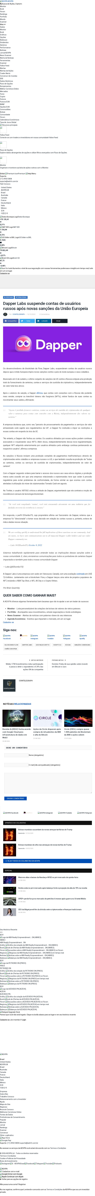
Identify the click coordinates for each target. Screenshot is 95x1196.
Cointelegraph (19, 314)
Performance (5, 48)
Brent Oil (16, 258)
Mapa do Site (5, 1104)
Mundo (2, 19)
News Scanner (5, 55)
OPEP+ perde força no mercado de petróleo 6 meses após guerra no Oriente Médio (52, 899)
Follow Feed (4, 66)
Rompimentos (5, 86)
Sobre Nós (4, 1094)
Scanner (3, 22)
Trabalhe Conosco (7, 1097)
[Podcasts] (57, 1164)
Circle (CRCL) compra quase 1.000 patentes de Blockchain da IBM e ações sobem (77, 732)
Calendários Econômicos (9, 120)
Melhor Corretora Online (9, 89)
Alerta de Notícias (7, 58)
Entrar (2, 174)
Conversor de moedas (8, 76)
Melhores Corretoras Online (10, 1112)
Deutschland (6, 203)
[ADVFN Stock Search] (1, 4)
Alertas (3, 68)
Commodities (5, 109)
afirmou (39, 393)
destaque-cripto (42, 645)
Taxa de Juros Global (8, 122)
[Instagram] (5, 1164)
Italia (3, 205)
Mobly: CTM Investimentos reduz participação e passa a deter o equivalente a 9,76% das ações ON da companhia (24, 667)
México (4, 208)
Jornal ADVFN (5, 53)
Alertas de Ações (6, 71)
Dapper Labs (27, 645)
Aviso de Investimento (8, 1161)
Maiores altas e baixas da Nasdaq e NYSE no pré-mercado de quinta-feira (48, 877)
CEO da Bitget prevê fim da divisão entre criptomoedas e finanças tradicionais (50, 909)
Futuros (3, 99)
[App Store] (5, 1138)
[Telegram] (39, 1164)
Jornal (2, 1125)
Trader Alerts (5, 73)
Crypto (2, 97)
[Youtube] (48, 1164)
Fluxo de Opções (6, 84)
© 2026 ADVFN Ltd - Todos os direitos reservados (19, 1153)
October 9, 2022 (35, 545)
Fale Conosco (5, 184)
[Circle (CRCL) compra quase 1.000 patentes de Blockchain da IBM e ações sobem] (78, 718)
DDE (1, 79)
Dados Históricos (6, 81)
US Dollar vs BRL (25, 237)
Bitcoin (14, 248)
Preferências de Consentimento (12, 1117)
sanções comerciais (82, 645)
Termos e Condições (58, 1148)
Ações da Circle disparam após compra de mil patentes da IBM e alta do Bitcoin (47, 732)
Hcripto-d (57, 645)
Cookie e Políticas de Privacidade (12, 1158)
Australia (4, 195)
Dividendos (4, 42)
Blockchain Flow (11, 645)
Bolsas (2, 112)
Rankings (3, 14)
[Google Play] (5, 1140)
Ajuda (2, 1102)
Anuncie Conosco (7, 1109)
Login (24, 1020)
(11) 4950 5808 (6, 179)
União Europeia (11, 649)
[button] (11, 1174)
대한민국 (4, 213)
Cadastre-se (5, 273)
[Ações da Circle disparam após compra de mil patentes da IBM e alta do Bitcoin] (47, 718)
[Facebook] (29, 1164)
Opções (3, 37)
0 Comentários (44, 314)
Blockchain (8, 297)
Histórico (3, 45)
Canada (4, 198)
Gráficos (3, 35)
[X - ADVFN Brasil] (17, 1164)
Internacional (21, 297)
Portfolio (3, 17)
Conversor (4, 1133)
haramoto (21, 833)
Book (2, 9)
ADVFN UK (5, 190)
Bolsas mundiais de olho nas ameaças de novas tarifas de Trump (44, 845)
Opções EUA (5, 107)
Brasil (3, 193)
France (3, 200)
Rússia (68, 645)
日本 (2, 211)
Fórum (2, 12)
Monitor (3, 6)
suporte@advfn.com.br (9, 181)
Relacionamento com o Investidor (13, 1099)
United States (6, 187)
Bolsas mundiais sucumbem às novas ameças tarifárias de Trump (45, 830)
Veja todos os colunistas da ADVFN (23, 861)
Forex (2, 94)
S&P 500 (16, 227)
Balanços (3, 40)
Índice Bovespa (24, 217)
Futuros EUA (5, 102)
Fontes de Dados (6, 1115)
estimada (81, 574)
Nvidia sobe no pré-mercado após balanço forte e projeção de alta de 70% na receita (52, 888)
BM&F (2, 104)
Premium (21, 174)
